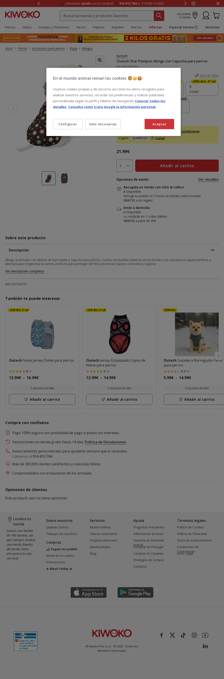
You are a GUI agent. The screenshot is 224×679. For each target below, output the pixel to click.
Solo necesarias (103, 124)
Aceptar (159, 124)
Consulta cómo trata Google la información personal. (112, 107)
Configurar (67, 124)
